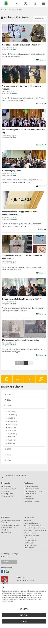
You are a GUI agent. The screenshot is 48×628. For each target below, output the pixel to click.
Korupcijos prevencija (31, 540)
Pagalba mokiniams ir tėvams (34, 491)
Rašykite (5, 562)
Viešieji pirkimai (7, 532)
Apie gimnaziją (6, 486)
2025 (9, 400)
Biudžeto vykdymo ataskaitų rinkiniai (11, 521)
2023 (9, 449)
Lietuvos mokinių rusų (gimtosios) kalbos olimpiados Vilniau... (20, 213)
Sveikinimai (13, 93)
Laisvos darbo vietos (31, 523)
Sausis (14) (11, 443)
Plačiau (40, 60)
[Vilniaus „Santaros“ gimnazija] (6, 3)
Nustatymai (24, 609)
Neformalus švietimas (32, 489)
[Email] (7, 571)
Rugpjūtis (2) (12, 424)
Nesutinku (24, 615)
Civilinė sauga (29, 543)
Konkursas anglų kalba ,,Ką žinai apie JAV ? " (21, 299)
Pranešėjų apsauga (31, 533)
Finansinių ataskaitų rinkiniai (11, 525)
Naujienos (12, 9)
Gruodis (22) (12, 412)
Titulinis (3, 9)
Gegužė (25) (12, 430)
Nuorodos (28, 520)
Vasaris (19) (12, 440)
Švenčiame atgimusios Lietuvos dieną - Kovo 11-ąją (23, 131)
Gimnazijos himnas (8, 494)
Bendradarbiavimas (8, 496)
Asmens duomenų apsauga (33, 525)
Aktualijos (12, 49)
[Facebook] (3, 571)
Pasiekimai (5, 491)
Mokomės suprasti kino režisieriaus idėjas (20, 340)
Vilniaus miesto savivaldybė (25, 580)
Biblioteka (28, 496)
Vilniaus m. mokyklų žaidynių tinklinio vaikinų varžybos (21, 87)
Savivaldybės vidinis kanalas (15, 476)
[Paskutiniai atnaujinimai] (25, 3)
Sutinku (24, 621)
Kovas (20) (11, 437)
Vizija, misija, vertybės (9, 489)
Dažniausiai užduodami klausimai (35, 530)
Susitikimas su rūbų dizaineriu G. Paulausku (21, 45)
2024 (20, 9)
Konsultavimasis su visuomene (35, 528)
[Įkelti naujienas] (16, 3)
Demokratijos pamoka (11, 170)
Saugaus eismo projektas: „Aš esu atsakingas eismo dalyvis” (22, 256)
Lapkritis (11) (12, 415)
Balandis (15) (12, 434)
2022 (9, 455)
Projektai (5, 530)
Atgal (17, 363)
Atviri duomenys (30, 548)
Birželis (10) (12, 427)
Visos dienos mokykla (32, 501)
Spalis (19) (11, 418)
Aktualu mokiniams (31, 538)
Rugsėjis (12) (12, 421)
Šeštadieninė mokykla (32, 486)
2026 (9, 394)
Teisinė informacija (31, 545)
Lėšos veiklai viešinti (8, 527)
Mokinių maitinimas (31, 494)
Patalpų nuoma (29, 499)
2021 (9, 460)
